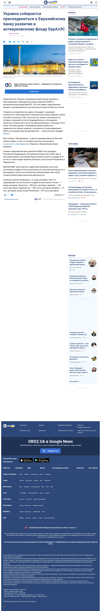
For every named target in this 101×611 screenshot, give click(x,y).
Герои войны (23, 7)
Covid (43, 511)
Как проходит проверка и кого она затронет (82, 178)
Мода (40, 518)
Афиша (21, 518)
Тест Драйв (22, 493)
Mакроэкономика (14, 33)
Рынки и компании (25, 505)
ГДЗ (20, 486)
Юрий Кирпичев (74, 294)
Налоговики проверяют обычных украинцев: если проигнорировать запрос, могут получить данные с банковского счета (82, 173)
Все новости (93, 468)
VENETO (62, 7)
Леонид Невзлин (74, 375)
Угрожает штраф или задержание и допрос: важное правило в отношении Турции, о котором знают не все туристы (83, 41)
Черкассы (48, 474)
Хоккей (36, 480)
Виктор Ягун (73, 283)
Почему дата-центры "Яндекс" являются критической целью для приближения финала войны (78, 262)
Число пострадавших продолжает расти (81, 195)
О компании (23, 425)
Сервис (47, 493)
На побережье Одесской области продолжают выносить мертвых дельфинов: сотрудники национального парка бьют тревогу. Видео (78, 86)
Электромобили (33, 493)
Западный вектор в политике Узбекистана (78, 334)
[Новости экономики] (38, 200)
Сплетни (28, 518)
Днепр (41, 474)
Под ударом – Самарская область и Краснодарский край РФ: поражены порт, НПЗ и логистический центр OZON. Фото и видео (83, 206)
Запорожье (34, 474)
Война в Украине (35, 7)
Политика (19, 468)
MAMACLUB (36, 511)
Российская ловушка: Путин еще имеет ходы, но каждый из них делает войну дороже (79, 278)
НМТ (51, 486)
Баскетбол (29, 480)
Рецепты (22, 499)
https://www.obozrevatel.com (68, 555)
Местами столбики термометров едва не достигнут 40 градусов (75, 71)
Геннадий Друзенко (75, 362)
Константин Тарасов (75, 267)
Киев (20, 474)
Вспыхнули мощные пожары (77, 212)
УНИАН (6, 134)
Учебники (26, 486)
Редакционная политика (11, 199)
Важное (72, 12)
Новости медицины (25, 511)
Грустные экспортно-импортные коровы (78, 291)
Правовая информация (65, 425)
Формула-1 (47, 480)
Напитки (29, 499)
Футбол (21, 480)
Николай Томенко (75, 351)
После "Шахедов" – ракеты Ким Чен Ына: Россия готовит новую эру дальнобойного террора (79, 370)
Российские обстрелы (75, 7)
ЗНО (47, 486)
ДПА (43, 486)
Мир (29, 468)
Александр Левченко (75, 337)
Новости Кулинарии (40, 499)
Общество (80, 468)
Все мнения (74, 381)
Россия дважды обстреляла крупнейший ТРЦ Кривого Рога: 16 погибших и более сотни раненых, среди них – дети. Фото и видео (82, 189)
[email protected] (25, 596)
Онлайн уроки (35, 486)
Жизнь (42, 468)
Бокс (41, 480)
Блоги (66, 468)
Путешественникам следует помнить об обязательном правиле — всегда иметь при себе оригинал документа (82, 49)
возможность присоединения (16, 144)
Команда (41, 425)
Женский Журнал (49, 518)
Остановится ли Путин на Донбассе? (79, 358)
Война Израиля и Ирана (50, 7)
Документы (42, 430)
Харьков (26, 474)
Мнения (71, 255)
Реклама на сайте (24, 430)
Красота (34, 518)
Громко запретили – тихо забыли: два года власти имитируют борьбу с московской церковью (79, 346)
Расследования (58, 468)
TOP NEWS (73, 144)
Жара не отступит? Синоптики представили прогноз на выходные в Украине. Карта (78, 63)
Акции (41, 493)
